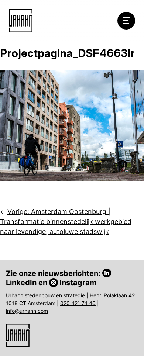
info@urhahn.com (27, 311)
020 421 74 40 (78, 303)
